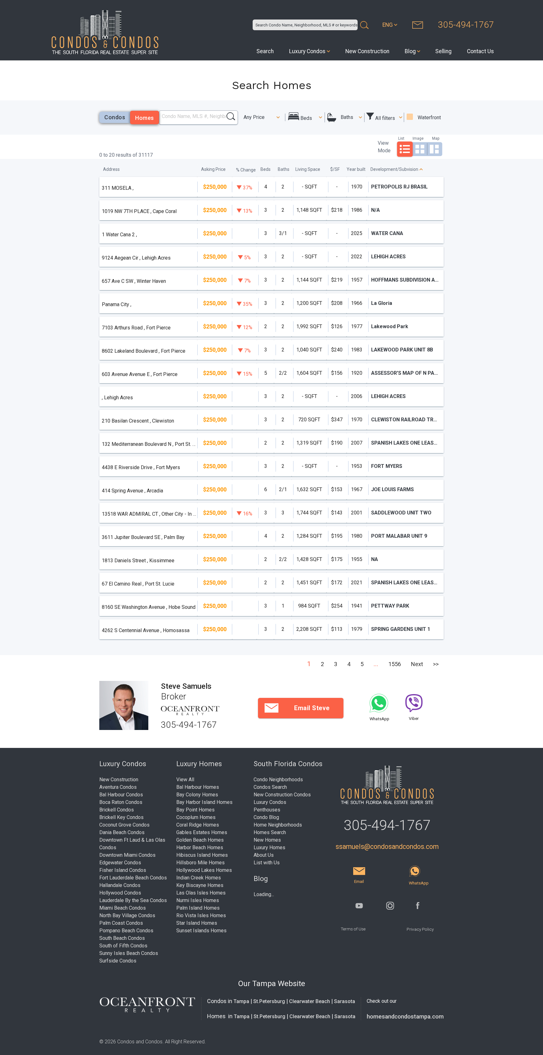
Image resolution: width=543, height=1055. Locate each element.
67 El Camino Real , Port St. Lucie (138, 584)
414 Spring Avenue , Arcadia (132, 491)
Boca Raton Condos (120, 802)
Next (417, 664)
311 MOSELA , (118, 188)
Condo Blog (266, 817)
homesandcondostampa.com (405, 1016)
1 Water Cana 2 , (119, 235)
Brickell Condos (116, 810)
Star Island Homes (196, 923)
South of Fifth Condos (123, 946)
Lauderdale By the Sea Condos (133, 900)
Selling (443, 51)
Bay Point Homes (195, 810)
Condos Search (270, 787)
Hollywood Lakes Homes (204, 870)
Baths (347, 117)
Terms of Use (353, 928)
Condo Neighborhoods (278, 780)
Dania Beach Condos (122, 832)
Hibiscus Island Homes (202, 855)
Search (265, 51)
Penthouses (267, 810)
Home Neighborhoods (278, 825)
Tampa (241, 1001)
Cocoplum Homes (196, 817)
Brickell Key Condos (121, 817)
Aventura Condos (118, 787)
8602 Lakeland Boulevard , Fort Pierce (143, 351)
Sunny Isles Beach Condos (128, 953)
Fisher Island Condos (122, 870)
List (401, 138)
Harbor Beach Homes (199, 847)
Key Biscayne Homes (199, 885)
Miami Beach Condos (122, 908)
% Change (246, 169)
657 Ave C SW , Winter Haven (134, 281)
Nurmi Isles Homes (197, 900)
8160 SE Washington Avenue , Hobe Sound (148, 607)
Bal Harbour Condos (121, 795)
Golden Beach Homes (200, 840)
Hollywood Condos (120, 893)
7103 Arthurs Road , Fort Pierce (136, 328)
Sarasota (344, 1001)
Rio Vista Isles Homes (201, 915)
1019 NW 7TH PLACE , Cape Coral (139, 211)
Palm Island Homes (198, 908)
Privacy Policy (420, 929)
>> (436, 664)
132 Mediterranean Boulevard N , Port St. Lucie (149, 444)
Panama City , (116, 304)
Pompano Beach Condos (126, 931)
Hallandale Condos (119, 885)
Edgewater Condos (120, 863)
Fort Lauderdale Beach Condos (133, 878)
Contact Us (480, 51)
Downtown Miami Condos (127, 855)
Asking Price (213, 169)
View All (185, 780)
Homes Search (270, 832)
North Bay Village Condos (127, 915)
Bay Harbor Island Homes (204, 802)
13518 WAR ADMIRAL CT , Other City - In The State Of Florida (149, 514)
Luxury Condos (307, 51)
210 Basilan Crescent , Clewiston (138, 421)
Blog (410, 51)
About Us (264, 855)
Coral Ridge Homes (197, 825)
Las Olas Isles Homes (201, 893)
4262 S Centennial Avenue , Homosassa (145, 630)
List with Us (267, 863)
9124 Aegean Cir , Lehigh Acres (136, 258)
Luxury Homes (269, 847)
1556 (394, 664)
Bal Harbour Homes (197, 787)
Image (418, 138)
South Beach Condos (122, 938)
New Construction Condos (282, 795)
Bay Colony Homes (197, 795)
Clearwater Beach (309, 1001)
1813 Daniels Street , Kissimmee (138, 561)
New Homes (267, 840)
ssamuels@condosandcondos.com (387, 846)
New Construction (367, 51)
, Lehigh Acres (117, 398)
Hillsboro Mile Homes (200, 863)
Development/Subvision (394, 169)
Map (435, 138)
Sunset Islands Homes (201, 931)
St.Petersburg (269, 1001)
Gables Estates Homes (201, 832)
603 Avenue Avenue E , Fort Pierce (140, 374)
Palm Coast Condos (121, 923)
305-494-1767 (466, 25)
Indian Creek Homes (198, 878)
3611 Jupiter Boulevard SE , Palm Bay (143, 537)
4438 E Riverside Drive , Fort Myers (141, 467)
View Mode (384, 147)
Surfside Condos (117, 961)
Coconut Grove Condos (124, 825)
